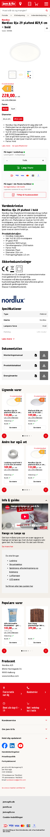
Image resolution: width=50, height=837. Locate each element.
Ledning (13, 561)
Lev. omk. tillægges (9, 100)
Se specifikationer (19, 146)
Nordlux (6, 20)
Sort (13, 109)
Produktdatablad (8, 84)
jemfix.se (7, 807)
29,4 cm (18, 119)
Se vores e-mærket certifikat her (13, 788)
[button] (22, 435)
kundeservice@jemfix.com (16, 780)
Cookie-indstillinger (13, 817)
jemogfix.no (9, 812)
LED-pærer (14, 579)
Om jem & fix (8, 729)
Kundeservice (9, 720)
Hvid (5, 109)
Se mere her (7, 546)
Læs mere (6, 146)
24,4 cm (6, 119)
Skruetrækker (15, 564)
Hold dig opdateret (11, 738)
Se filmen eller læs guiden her (19, 586)
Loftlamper (14, 576)
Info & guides (10, 500)
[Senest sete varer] (47, 28)
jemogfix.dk (9, 802)
